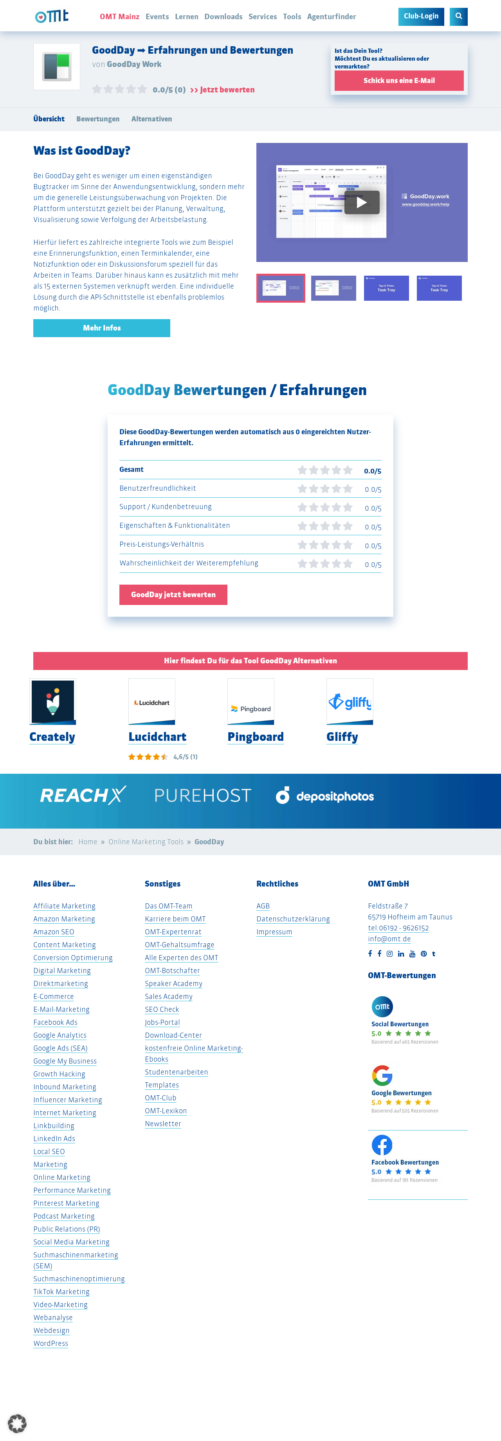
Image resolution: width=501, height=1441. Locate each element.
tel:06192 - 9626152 (398, 927)
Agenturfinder (331, 16)
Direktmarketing (60, 983)
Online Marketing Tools (146, 841)
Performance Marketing (72, 1190)
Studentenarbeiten (176, 1071)
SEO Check (162, 1009)
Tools (292, 16)
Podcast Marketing (64, 1216)
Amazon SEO (53, 931)
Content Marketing (64, 944)
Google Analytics (60, 1035)
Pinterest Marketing (66, 1203)
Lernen (186, 16)
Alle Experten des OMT (181, 957)
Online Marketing (61, 1177)
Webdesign (51, 1330)
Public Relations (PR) (66, 1228)
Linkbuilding (53, 1125)
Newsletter (163, 1123)
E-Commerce (53, 996)
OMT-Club (161, 1097)
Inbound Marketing (64, 1086)
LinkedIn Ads (54, 1138)
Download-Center (173, 1035)
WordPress (50, 1343)
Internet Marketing (64, 1112)
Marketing (50, 1164)
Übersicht (49, 119)
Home (87, 841)
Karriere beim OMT (175, 918)
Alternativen (152, 119)
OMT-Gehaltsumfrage (179, 944)
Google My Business (65, 1060)
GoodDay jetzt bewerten (173, 594)
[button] (17, 1424)
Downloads (223, 16)
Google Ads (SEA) (60, 1048)
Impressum (274, 931)
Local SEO (49, 1151)
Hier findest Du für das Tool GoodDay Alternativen (250, 660)
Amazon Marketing (64, 918)
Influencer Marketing (67, 1099)
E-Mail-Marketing (61, 1009)
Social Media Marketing (71, 1241)
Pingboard (255, 737)
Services (263, 16)
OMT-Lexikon (166, 1110)
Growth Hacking (59, 1073)
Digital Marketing (62, 970)
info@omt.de (389, 938)
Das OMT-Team (169, 905)
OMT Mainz (120, 16)
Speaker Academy (173, 983)
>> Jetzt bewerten (222, 89)
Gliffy (342, 737)
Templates (162, 1084)
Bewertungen (98, 119)
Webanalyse (53, 1317)
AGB (263, 905)
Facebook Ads (55, 1022)
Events (157, 16)
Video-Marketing (60, 1304)
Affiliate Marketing (64, 905)
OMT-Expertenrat (173, 931)
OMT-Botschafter (172, 970)
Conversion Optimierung (73, 957)
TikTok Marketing (61, 1291)
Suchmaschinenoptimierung (79, 1278)
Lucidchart (157, 737)
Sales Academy (169, 996)
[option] (362, 208)
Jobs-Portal (162, 1022)
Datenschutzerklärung (293, 918)
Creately (52, 737)
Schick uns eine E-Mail (399, 80)
